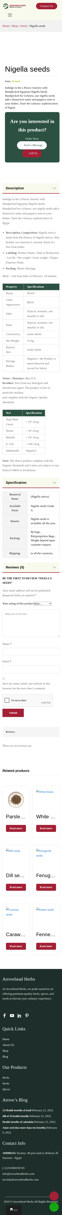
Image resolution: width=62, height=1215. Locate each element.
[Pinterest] (27, 1016)
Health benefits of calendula (17, 1122)
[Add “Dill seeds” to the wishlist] (19, 866)
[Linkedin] (19, 1016)
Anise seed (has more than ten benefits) (24, 1127)
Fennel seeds (46, 934)
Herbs (5, 1077)
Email (6, 661)
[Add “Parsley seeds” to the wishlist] (19, 807)
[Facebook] (4, 1016)
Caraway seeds (16, 934)
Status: (8, 81)
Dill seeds (16, 875)
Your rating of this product (18, 603)
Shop (5, 1050)
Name (6, 644)
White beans (46, 816)
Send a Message (33, 145)
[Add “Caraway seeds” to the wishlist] (19, 925)
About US (8, 1045)
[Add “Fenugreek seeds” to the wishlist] (50, 866)
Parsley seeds (16, 816)
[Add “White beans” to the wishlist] (50, 807)
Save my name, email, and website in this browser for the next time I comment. (26, 686)
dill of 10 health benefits (15, 1116)
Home (5, 1039)
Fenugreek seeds (46, 875)
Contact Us (46, 6)
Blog (5, 1056)
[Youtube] (12, 1016)
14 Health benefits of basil (16, 1110)
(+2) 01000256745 (13, 1168)
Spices (6, 1089)
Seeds (5, 1083)
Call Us (33, 153)
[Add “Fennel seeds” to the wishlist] (50, 925)
